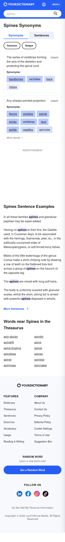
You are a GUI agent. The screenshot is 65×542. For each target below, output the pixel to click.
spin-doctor (11, 336)
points (43, 114)
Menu (56, 4)
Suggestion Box (43, 441)
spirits (13, 130)
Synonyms (15, 35)
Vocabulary (10, 428)
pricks (13, 122)
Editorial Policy (42, 422)
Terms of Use (42, 435)
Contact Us (40, 409)
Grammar (9, 422)
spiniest (39, 359)
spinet (7, 359)
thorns (13, 114)
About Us (39, 402)
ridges (13, 87)
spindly (39, 336)
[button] (44, 4)
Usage (7, 435)
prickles (28, 114)
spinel (38, 348)
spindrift (9, 342)
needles (28, 130)
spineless (10, 354)
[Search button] (55, 13)
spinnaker (40, 365)
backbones (16, 79)
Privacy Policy (42, 415)
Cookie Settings (43, 428)
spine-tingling (12, 348)
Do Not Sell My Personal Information (32, 507)
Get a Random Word (32, 470)
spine (37, 342)
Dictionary (9, 402)
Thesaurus (10, 409)
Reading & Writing (14, 441)
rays (43, 122)
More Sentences (14, 309)
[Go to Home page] (19, 4)
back (49, 79)
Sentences (41, 35)
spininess (10, 365)
